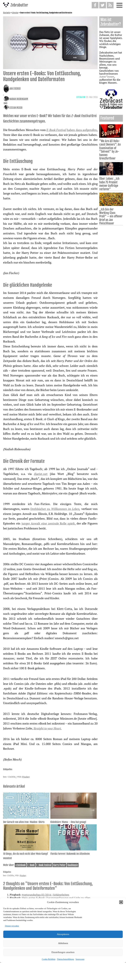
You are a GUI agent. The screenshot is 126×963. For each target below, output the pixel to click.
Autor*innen (106, 76)
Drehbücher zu (54, 509)
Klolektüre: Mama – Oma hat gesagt (68, 822)
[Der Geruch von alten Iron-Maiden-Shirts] (26, 817)
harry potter (59, 865)
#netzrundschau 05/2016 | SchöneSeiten (45, 894)
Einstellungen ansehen (63, 952)
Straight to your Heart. (47, 728)
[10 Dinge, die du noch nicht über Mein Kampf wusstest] (26, 849)
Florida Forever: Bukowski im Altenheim (70, 853)
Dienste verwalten (12, 926)
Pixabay (26, 776)
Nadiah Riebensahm (18, 98)
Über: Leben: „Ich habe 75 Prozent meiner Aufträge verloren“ (109, 184)
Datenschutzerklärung (65, 959)
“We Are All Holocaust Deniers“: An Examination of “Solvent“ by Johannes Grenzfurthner (110, 149)
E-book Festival (43, 865)
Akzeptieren (63, 934)
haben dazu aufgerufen (82, 130)
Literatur (15, 13)
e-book (30, 865)
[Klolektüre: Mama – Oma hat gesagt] (73, 817)
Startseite (6, 13)
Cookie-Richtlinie (48, 959)
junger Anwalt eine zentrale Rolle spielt (48, 523)
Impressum (80, 959)
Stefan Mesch (15, 107)
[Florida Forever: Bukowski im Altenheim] (73, 849)
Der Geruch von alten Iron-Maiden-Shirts (23, 822)
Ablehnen (63, 943)
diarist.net (41, 474)
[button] (121, 902)
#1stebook (20, 865)
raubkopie (72, 865)
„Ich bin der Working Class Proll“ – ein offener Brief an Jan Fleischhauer (110, 216)
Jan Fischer (15, 88)
